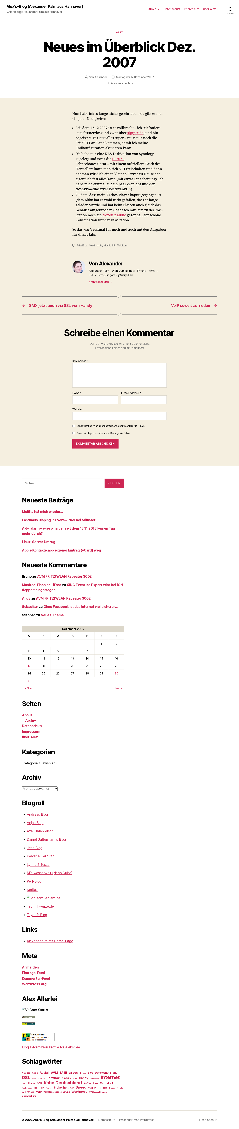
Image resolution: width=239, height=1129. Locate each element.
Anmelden (30, 967)
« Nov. (29, 688)
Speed (81, 1087)
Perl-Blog (34, 881)
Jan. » (118, 688)
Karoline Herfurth (40, 856)
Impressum (191, 9)
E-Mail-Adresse (131, 393)
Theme (112, 1088)
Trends (120, 1088)
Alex (119, 32)
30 (116, 673)
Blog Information (35, 1047)
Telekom (122, 245)
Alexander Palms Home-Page (50, 941)
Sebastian (30, 607)
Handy (83, 1078)
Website (77, 409)
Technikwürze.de (40, 906)
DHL (115, 1073)
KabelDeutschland (63, 1082)
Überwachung (29, 1096)
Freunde (41, 1078)
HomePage (94, 1078)
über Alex (209, 9)
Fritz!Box (82, 245)
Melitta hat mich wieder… (42, 512)
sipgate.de (135, 133)
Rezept (49, 1088)
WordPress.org (34, 984)
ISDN (39, 1083)
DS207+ (118, 159)
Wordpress (79, 1091)
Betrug (83, 1073)
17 (29, 666)
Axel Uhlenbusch (40, 831)
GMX (75, 1078)
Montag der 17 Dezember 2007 (135, 77)
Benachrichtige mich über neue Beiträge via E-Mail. (103, 433)
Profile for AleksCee (64, 1047)
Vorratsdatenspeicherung (56, 1092)
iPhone (31, 1083)
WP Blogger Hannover (98, 1092)
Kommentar (80, 361)
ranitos (32, 890)
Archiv (30, 720)
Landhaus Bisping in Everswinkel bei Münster (58, 520)
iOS (23, 1084)
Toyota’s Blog (37, 915)
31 (29, 680)
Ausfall (44, 1072)
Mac (102, 1083)
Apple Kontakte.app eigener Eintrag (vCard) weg (61, 550)
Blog (90, 1072)
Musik (107, 245)
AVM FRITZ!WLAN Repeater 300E (64, 576)
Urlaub (30, 1092)
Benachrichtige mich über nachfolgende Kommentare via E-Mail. (110, 425)
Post (42, 1088)
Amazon (26, 1073)
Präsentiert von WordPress (136, 1120)
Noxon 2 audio (114, 215)
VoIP (39, 1091)
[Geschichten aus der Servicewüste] (75, 898)
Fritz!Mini (66, 1078)
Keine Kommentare (122, 83)
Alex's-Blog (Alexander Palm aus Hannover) (45, 6)
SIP (113, 245)
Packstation (27, 1088)
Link (95, 1083)
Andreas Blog (37, 814)
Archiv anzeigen (100, 281)
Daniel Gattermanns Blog (46, 839)
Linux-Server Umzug (38, 542)
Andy (26, 598)
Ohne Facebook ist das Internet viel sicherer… (81, 607)
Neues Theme (52, 615)
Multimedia (95, 245)
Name (76, 393)
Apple (35, 1073)
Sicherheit (61, 1087)
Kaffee (87, 1083)
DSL (26, 1077)
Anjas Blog (35, 823)
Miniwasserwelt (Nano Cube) (49, 873)
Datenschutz (172, 9)
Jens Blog (34, 848)
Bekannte (73, 1073)
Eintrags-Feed (33, 973)
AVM (54, 1072)
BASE (63, 1072)
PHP (36, 1088)
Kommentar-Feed (36, 978)
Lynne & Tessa (38, 865)
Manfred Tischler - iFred (41, 585)
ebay (34, 1078)
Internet (110, 1077)
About (152, 9)
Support (92, 1088)
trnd (24, 1092)
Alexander (100, 77)
